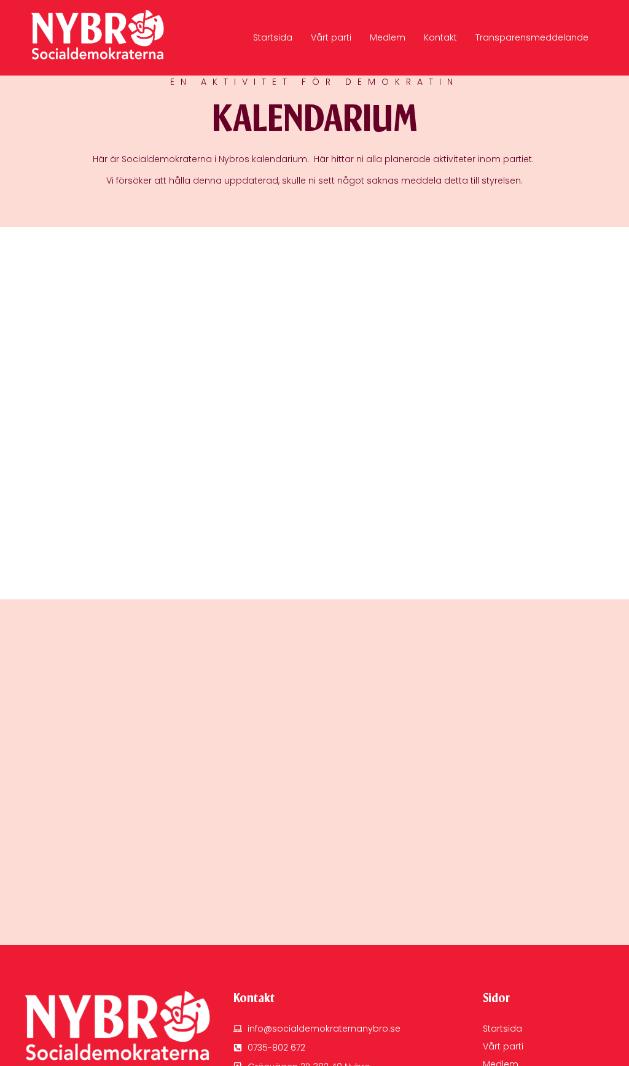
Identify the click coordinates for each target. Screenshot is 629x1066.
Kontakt (440, 37)
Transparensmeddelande (531, 37)
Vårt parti (331, 37)
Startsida (272, 37)
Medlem (387, 37)
